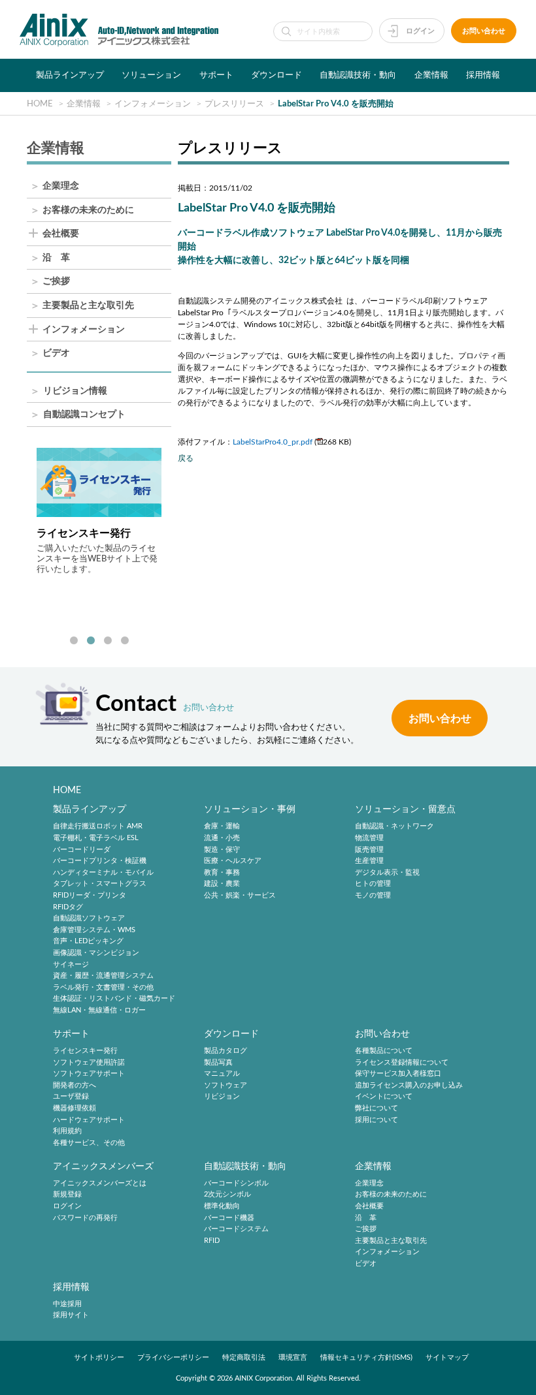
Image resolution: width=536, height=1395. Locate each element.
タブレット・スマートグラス (99, 884)
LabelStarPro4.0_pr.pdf (272, 442)
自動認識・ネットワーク (394, 826)
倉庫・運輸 (222, 826)
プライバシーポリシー (173, 1357)
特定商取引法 (243, 1357)
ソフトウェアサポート (89, 1073)
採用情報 (483, 75)
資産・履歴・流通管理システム (103, 975)
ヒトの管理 (373, 884)
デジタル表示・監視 (387, 872)
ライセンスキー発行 (85, 1050)
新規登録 (67, 1195)
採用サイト (71, 1315)
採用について (376, 1119)
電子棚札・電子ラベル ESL (96, 837)
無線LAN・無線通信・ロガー (99, 1010)
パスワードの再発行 (85, 1217)
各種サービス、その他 (89, 1142)
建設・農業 (222, 884)
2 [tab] (90, 641)
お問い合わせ (483, 31)
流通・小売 (222, 837)
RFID (212, 1240)
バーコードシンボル (236, 1183)
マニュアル (222, 1073)
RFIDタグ (68, 907)
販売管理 (369, 849)
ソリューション (151, 75)
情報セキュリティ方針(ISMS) (366, 1357)
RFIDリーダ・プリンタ (89, 895)
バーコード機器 (229, 1217)
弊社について (376, 1108)
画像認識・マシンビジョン (96, 952)
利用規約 (67, 1131)
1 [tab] (73, 641)
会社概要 (60, 234)
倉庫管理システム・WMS (94, 929)
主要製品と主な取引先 (88, 306)
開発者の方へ (74, 1085)
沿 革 (56, 258)
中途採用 (67, 1304)
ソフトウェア (225, 1085)
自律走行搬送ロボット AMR (97, 826)
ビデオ (56, 353)
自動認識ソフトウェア (89, 918)
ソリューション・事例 (249, 809)
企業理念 (60, 186)
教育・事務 (222, 872)
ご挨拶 (56, 281)
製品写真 (218, 1062)
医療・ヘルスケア (232, 860)
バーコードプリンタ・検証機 (99, 860)
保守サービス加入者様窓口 (398, 1073)
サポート (216, 75)
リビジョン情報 (75, 391)
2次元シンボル (227, 1195)
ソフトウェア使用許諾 (89, 1062)
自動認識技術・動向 (358, 75)
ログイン (420, 31)
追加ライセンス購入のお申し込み (409, 1085)
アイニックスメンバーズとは (99, 1183)
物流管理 (369, 837)
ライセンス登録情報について (401, 1062)
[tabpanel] (99, 511)
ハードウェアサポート (89, 1119)
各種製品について (383, 1050)
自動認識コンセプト (84, 415)
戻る (185, 458)
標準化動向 (222, 1206)
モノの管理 (373, 895)
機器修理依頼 (74, 1108)
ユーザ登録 (71, 1097)
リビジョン (222, 1097)
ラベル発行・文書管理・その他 (103, 987)
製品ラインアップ (70, 75)
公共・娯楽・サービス (240, 895)
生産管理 (369, 860)
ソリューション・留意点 (405, 809)
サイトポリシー (99, 1357)
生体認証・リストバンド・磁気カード (114, 999)
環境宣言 (292, 1357)
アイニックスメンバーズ (103, 1166)
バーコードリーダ (81, 849)
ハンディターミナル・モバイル (103, 872)
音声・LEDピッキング (88, 941)
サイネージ (71, 964)
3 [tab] (107, 641)
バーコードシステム (236, 1228)
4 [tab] (124, 641)
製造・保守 (222, 849)
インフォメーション (83, 330)
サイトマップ (447, 1357)
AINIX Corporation (263, 1378)
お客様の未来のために (88, 210)
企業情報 (431, 75)
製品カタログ (225, 1050)
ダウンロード (276, 75)
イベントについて (383, 1097)
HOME (67, 790)
